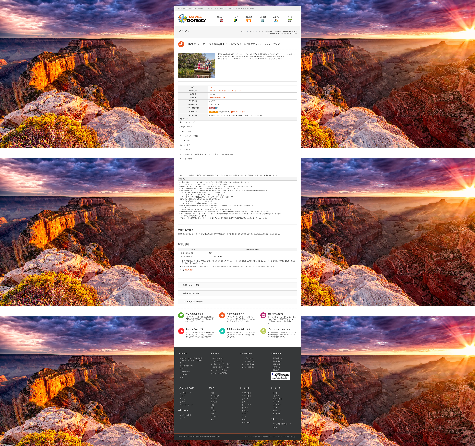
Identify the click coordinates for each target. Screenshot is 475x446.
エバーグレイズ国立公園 (218, 91)
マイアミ (212, 87)
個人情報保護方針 (248, 364)
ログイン (183, 369)
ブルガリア (277, 405)
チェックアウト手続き (219, 370)
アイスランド (246, 393)
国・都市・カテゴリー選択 (220, 364)
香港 (212, 414)
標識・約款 (277, 364)
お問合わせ (277, 367)
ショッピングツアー (234, 91)
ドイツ (275, 393)
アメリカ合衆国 (185, 415)
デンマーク (246, 423)
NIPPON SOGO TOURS (217, 98)
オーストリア (246, 405)
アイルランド (246, 396)
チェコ (244, 420)
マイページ (184, 375)
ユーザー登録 (185, 372)
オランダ (245, 408)
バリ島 (213, 411)
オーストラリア (185, 393)
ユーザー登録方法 (217, 361)
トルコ (275, 427)
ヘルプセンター (247, 358)
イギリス (245, 399)
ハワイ (182, 396)
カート (182, 378)
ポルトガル (277, 414)
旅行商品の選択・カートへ (220, 367)
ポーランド (277, 411)
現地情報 (276, 370)
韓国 (212, 393)
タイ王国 (214, 402)
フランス (276, 402)
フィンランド (277, 399)
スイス (244, 414)
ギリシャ (245, 411)
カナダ (182, 418)
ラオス (213, 420)
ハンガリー (277, 396)
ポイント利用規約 (248, 367)
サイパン (183, 402)
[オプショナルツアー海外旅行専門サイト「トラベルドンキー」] (192, 18)
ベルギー (276, 408)
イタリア (245, 402)
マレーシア (215, 417)
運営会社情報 (249, 9)
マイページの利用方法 (219, 373)
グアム (182, 399)
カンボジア (215, 396)
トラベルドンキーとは (234, 9)
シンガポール (215, 399)
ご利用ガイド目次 (217, 358)
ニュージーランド (186, 405)
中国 (212, 408)
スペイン (245, 417)
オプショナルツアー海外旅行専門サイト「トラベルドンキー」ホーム (201, 9)
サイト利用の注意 (248, 361)
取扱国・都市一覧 (186, 366)
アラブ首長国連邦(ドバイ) (282, 424)
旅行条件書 (189, 270)
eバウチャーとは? (239, 112)
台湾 (212, 405)
